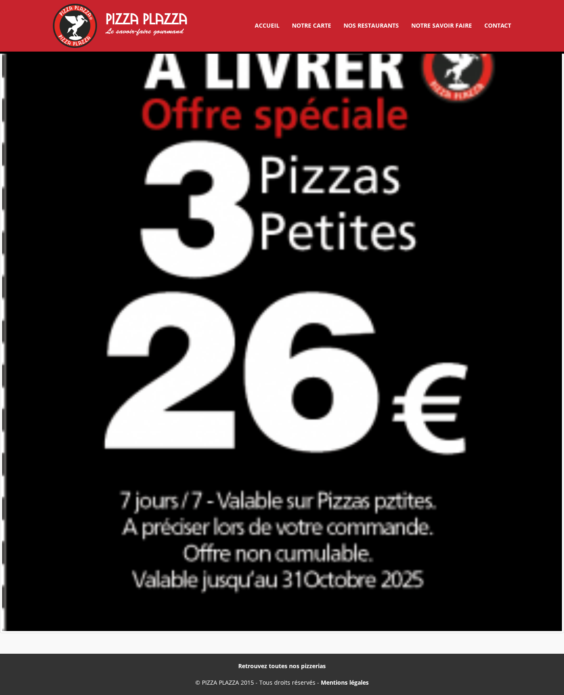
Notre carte (311, 25)
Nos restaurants (371, 25)
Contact (497, 25)
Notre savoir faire (441, 25)
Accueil (267, 25)
